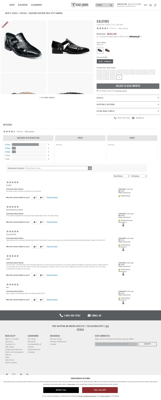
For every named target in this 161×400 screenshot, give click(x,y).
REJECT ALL (61, 390)
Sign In (119, 4)
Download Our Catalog (34, 350)
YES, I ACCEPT (100, 390)
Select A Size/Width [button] (128, 86)
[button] (47, 98)
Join (125, 4)
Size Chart (9, 360)
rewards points (121, 91)
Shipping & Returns (13, 349)
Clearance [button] (36, 5)
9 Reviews (113, 28)
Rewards (31, 342)
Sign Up (147, 344)
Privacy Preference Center (58, 343)
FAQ (7, 357)
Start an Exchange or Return (14, 353)
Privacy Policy (56, 339)
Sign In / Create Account (12, 340)
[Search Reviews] (90, 168)
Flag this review (52, 197)
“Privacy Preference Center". (87, 396)
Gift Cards (9, 347)
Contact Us (10, 344)
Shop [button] (12, 5)
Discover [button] (23, 5)
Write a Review (123, 28)
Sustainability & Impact (34, 345)
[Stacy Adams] (123, 225)
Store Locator (11, 363)
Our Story (32, 339)
